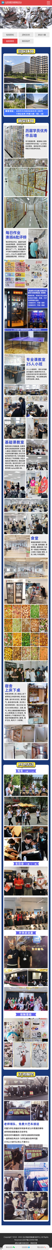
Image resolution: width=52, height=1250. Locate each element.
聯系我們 (26, 41)
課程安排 (26, 35)
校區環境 (10, 41)
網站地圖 (18, 1243)
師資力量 (42, 35)
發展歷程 (10, 35)
